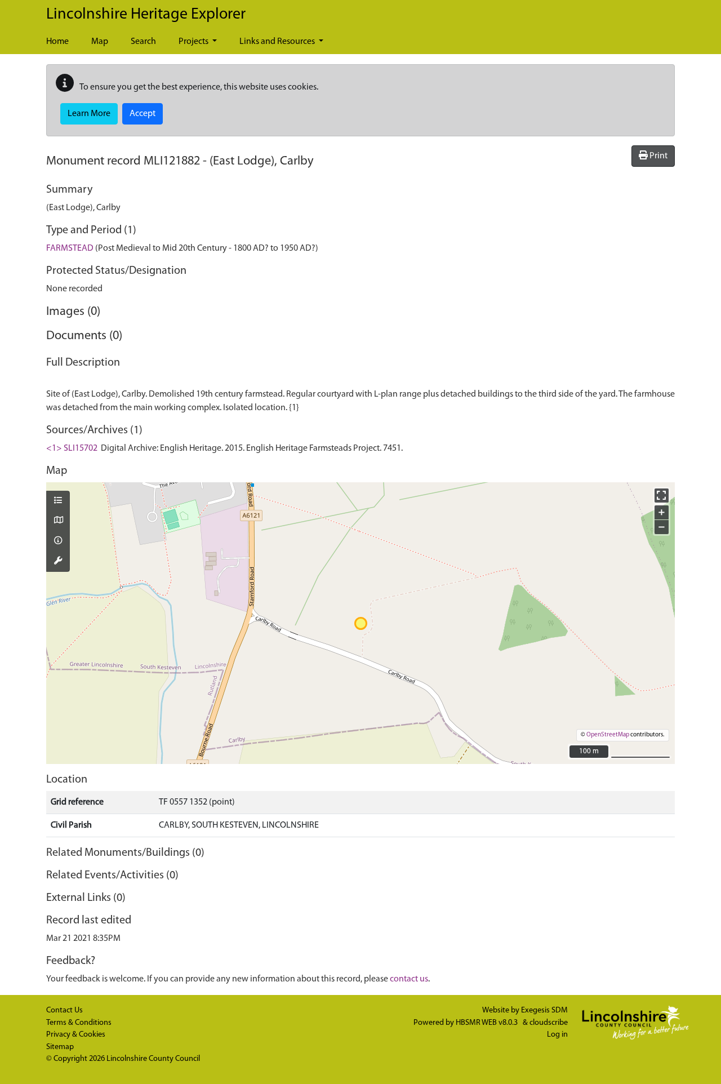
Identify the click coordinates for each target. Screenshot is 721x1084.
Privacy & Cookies (75, 1034)
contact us (409, 979)
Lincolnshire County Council (153, 1059)
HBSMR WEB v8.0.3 (487, 1023)
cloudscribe (548, 1023)
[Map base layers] (58, 521)
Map (99, 41)
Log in (557, 1034)
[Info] (58, 541)
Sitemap (60, 1047)
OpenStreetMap (607, 735)
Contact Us (64, 1010)
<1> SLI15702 (71, 448)
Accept (142, 113)
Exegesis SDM (544, 1010)
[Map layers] (58, 501)
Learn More (89, 113)
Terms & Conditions (79, 1023)
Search (143, 41)
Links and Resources (278, 41)
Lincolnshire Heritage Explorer (146, 15)
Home (57, 41)
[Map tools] (58, 562)
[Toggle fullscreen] (662, 495)
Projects (194, 41)
